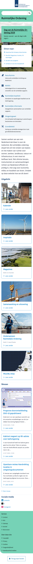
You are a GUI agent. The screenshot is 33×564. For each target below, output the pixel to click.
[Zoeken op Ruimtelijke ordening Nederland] (29, 13)
